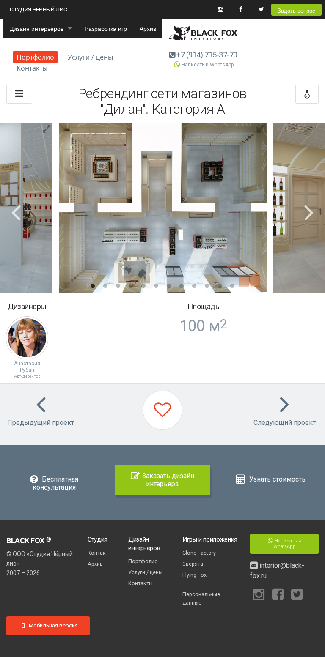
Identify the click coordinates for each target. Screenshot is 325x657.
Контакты (32, 68)
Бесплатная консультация (55, 483)
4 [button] (131, 286)
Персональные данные (201, 598)
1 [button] (92, 286)
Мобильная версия (53, 625)
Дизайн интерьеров (36, 28)
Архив (148, 28)
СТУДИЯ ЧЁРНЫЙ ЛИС (38, 9)
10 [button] (207, 286)
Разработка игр (106, 28)
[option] (163, 208)
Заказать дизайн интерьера (168, 480)
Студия (97, 539)
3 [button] (118, 286)
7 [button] (169, 286)
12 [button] (232, 286)
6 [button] (156, 286)
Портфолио (35, 57)
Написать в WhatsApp (208, 65)
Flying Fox (194, 575)
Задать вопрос (296, 10)
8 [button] (181, 286)
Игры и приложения (209, 539)
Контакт (98, 553)
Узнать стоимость (277, 479)
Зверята (192, 564)
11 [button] (219, 286)
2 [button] (105, 286)
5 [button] (143, 286)
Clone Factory (199, 553)
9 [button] (194, 286)
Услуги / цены (90, 57)
